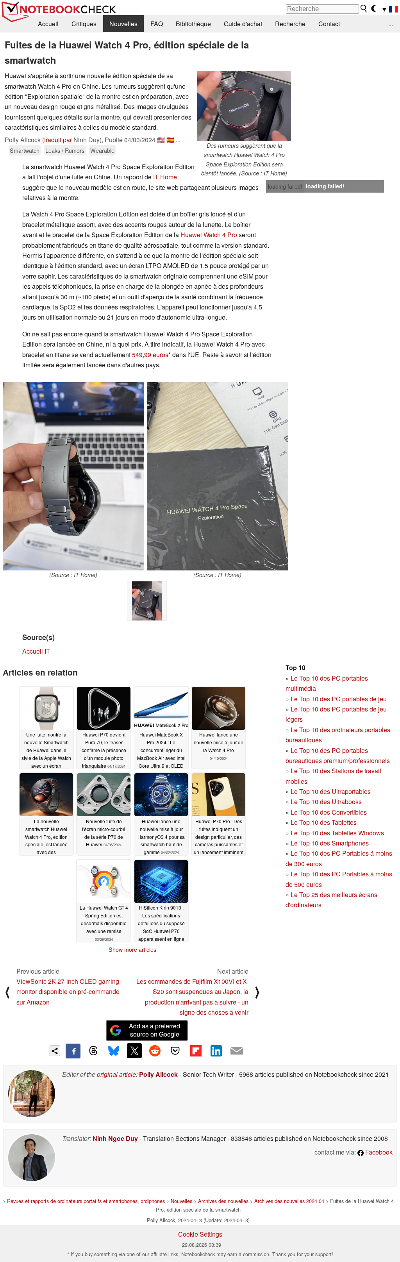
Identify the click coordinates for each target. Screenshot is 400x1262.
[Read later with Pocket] (175, 1050)
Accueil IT (36, 651)
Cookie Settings (200, 1234)
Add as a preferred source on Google (154, 1030)
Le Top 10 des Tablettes (324, 822)
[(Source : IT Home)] (73, 476)
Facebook (378, 1152)
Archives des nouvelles (223, 1201)
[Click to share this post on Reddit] (154, 1050)
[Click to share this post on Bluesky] (113, 1051)
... (390, 23)
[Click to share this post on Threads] (93, 1051)
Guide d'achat (243, 23)
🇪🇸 (170, 139)
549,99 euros (150, 354)
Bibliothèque (193, 23)
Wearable (102, 150)
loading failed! (285, 186)
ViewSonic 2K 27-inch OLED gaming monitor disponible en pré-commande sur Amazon (68, 991)
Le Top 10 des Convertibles (329, 812)
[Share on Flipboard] (195, 1050)
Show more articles (132, 949)
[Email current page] (236, 1051)
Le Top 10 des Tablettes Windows (337, 832)
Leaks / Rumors (64, 150)
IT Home (165, 176)
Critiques (83, 23)
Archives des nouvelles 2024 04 (289, 1201)
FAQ (156, 23)
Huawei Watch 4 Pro (208, 234)
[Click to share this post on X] (134, 1050)
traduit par (58, 139)
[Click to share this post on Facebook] (73, 1051)
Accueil (48, 23)
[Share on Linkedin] (216, 1050)
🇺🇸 (161, 139)
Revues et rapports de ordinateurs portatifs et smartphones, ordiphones (86, 1201)
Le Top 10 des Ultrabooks (326, 801)
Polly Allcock (158, 1074)
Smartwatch (24, 150)
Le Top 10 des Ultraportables (331, 791)
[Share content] (55, 1051)
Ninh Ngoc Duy (115, 1138)
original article (116, 1074)
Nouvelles (123, 23)
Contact (329, 23)
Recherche (290, 23)
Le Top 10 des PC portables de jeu (339, 698)
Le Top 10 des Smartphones (330, 842)
